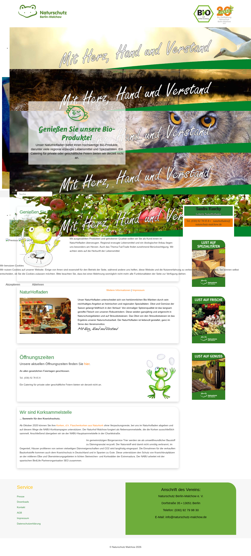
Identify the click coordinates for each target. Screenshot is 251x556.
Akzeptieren (13, 284)
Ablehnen (38, 284)
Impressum (139, 290)
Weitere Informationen (118, 290)
